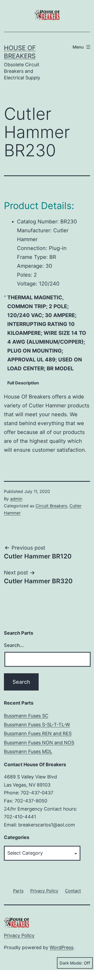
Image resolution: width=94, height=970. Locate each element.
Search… (14, 645)
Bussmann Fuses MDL (28, 751)
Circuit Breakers (51, 505)
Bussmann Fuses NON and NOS (39, 742)
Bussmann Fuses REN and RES (38, 733)
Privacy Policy (19, 935)
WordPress (61, 947)
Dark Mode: (71, 963)
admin (16, 498)
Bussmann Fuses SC (26, 715)
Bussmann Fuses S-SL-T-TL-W (37, 724)
